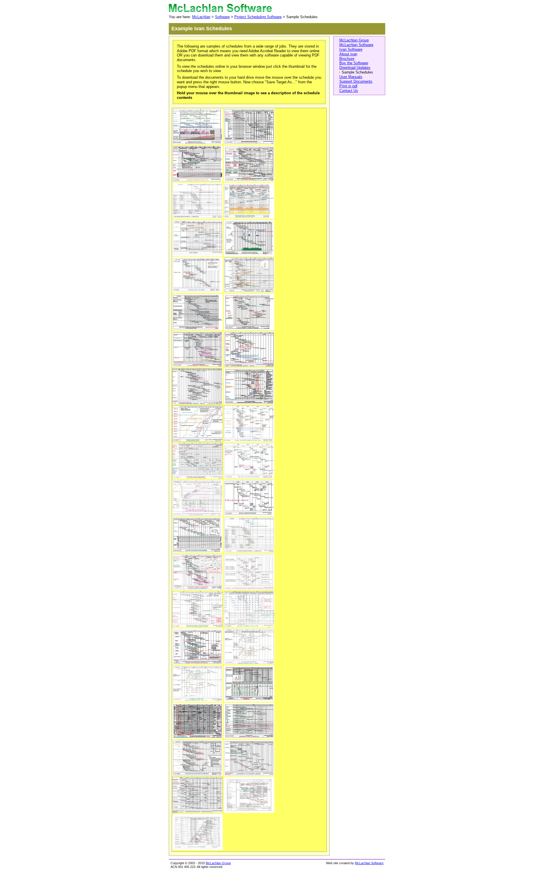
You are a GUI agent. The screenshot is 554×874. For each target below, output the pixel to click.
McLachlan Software (356, 45)
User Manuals (350, 77)
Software (222, 17)
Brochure (346, 58)
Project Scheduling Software (258, 17)
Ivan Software (350, 49)
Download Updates (354, 67)
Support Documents (356, 81)
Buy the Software (353, 63)
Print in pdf (348, 86)
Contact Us (348, 90)
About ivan (348, 54)
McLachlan (201, 17)
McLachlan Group (354, 40)
